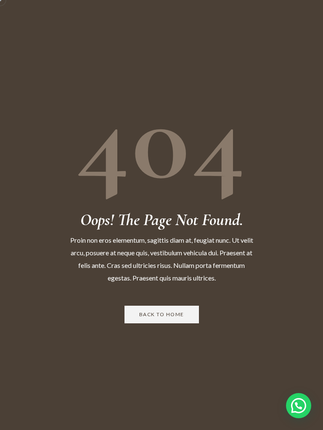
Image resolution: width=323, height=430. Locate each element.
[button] (298, 405)
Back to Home (161, 314)
